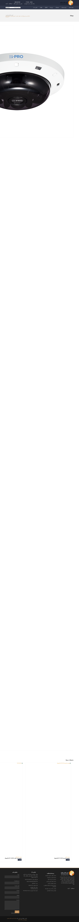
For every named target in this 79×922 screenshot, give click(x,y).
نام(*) (18, 874)
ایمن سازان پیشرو (10, 15)
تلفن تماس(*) (17, 885)
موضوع (18, 895)
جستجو (7, 7)
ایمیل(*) (18, 890)
